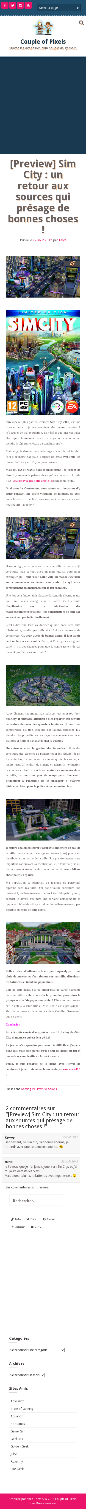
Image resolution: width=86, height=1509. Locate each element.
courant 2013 (71, 1069)
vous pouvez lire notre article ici (33, 480)
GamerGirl (18, 1431)
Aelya (62, 240)
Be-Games (18, 1424)
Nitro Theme (35, 1499)
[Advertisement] (43, 104)
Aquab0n (17, 1416)
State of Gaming (22, 1409)
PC (34, 1089)
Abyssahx (17, 1401)
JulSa (14, 1454)
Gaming (26, 1089)
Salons (52, 1089)
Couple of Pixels (43, 41)
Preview (42, 1089)
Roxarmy (17, 1461)
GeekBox (17, 1439)
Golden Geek (20, 1446)
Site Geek (17, 1469)
